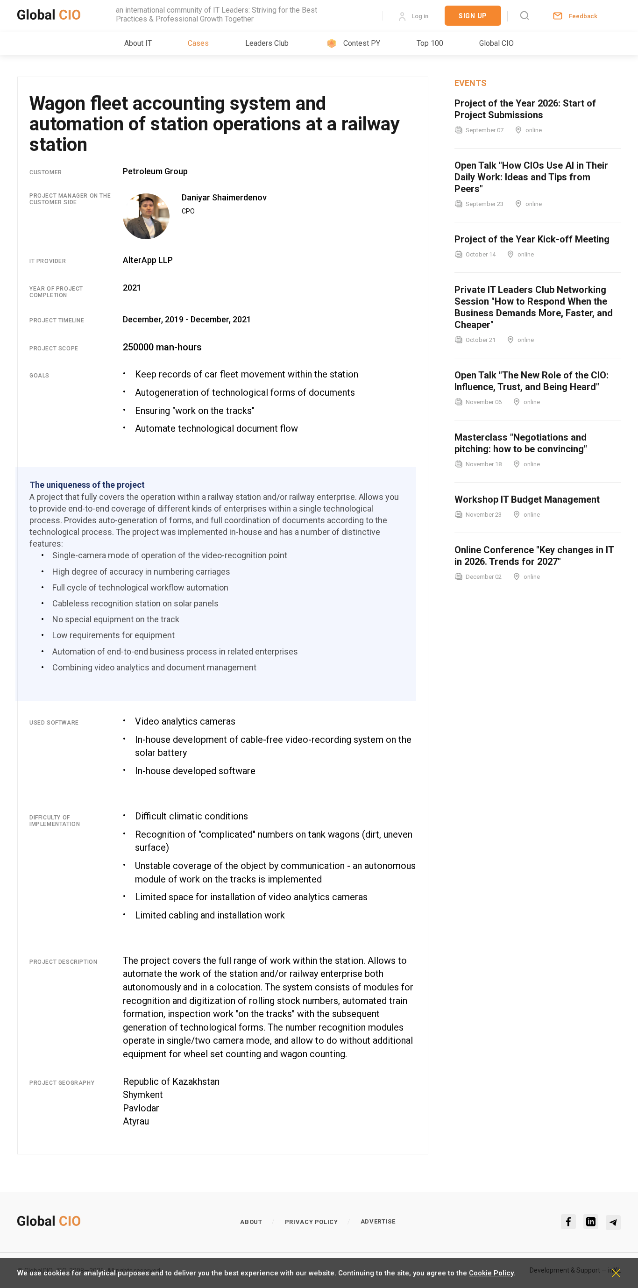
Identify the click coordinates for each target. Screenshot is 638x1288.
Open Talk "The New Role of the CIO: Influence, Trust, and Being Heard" (531, 381)
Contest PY (361, 43)
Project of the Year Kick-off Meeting (532, 239)
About (251, 1221)
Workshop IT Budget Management (527, 499)
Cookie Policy (491, 1273)
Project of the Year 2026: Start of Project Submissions (525, 109)
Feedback (583, 16)
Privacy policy (311, 1221)
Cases (198, 43)
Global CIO (496, 43)
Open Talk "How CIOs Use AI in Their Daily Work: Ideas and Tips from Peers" (531, 177)
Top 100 (430, 43)
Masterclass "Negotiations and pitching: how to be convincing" (520, 443)
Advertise (378, 1221)
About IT (138, 43)
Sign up (473, 16)
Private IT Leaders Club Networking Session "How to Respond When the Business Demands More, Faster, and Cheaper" (533, 307)
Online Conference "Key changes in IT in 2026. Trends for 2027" (534, 555)
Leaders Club (267, 43)
